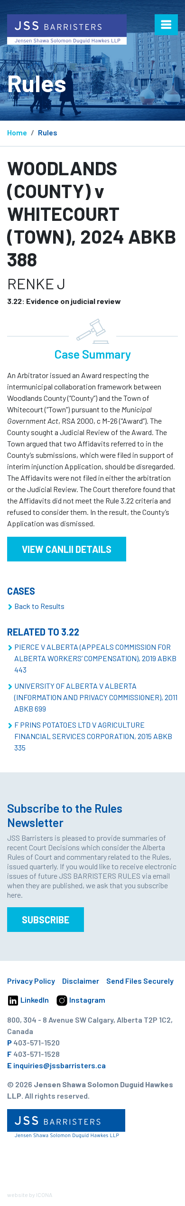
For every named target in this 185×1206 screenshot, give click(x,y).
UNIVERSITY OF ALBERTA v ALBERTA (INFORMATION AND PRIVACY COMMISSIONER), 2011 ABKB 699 (95, 697)
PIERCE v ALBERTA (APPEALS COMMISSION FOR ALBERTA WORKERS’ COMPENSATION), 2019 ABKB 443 (95, 658)
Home (17, 132)
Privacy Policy (31, 980)
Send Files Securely (140, 980)
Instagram (86, 999)
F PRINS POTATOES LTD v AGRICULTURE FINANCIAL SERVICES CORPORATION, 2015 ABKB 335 (93, 736)
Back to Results (39, 605)
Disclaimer (80, 980)
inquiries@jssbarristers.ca (59, 1065)
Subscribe (45, 919)
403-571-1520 (36, 1042)
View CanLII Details (66, 549)
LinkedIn (34, 999)
